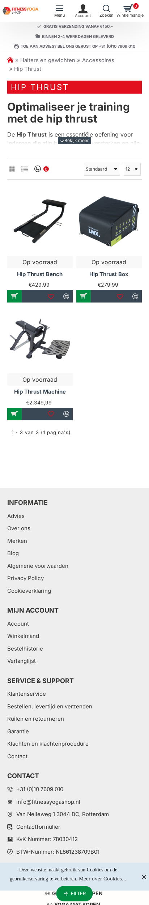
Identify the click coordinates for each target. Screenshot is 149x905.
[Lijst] (24, 168)
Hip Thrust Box (108, 274)
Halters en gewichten (47, 60)
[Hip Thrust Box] (109, 221)
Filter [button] (78, 893)
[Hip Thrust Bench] (40, 221)
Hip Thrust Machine (40, 391)
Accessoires (98, 60)
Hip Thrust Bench (40, 274)
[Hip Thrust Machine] (40, 339)
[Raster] (11, 168)
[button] (14, 296)
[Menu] (59, 11)
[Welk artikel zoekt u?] (106, 11)
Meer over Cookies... (102, 879)
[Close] (144, 877)
